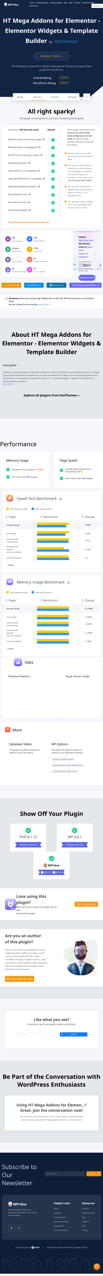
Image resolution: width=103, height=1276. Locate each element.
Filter (65, 3)
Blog (70, 3)
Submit (73, 1034)
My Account (33, 6)
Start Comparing (85, 904)
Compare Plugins (56, 3)
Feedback (85, 1222)
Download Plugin (10, 285)
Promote (77, 3)
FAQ (83, 1226)
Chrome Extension (60, 1230)
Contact (85, 1230)
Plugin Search (59, 1226)
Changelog (72, 97)
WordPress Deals (88, 3)
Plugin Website (32, 285)
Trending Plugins (42, 3)
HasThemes (66, 41)
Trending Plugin (59, 1217)
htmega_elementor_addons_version (65, 771)
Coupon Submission (61, 1222)
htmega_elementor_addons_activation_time (67, 765)
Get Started (97, 6)
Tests (39, 97)
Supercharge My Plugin (21, 978)
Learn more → (44, 304)
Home (32, 3)
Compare (55, 97)
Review (20, 97)
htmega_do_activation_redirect (63, 759)
